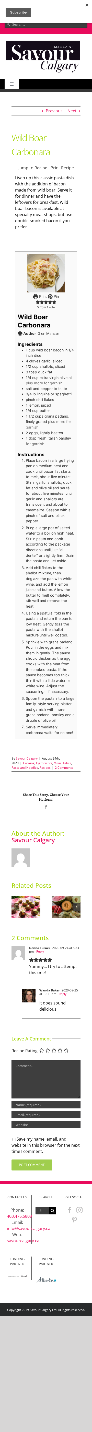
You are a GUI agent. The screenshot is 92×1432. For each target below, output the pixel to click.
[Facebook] (69, 1210)
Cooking (28, 763)
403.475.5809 (19, 1216)
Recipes (45, 767)
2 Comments (64, 767)
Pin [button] (56, 296)
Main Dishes (62, 763)
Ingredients (44, 763)
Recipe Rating (25, 1051)
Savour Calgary (27, 758)
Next (71, 111)
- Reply (39, 951)
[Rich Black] (43, 41)
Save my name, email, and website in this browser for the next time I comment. (46, 1145)
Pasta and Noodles (25, 767)
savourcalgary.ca (23, 1241)
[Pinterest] (74, 1220)
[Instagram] (79, 1210)
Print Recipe (62, 168)
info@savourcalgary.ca (28, 1228)
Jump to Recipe (32, 168)
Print (42, 296)
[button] (15, 907)
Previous (54, 111)
